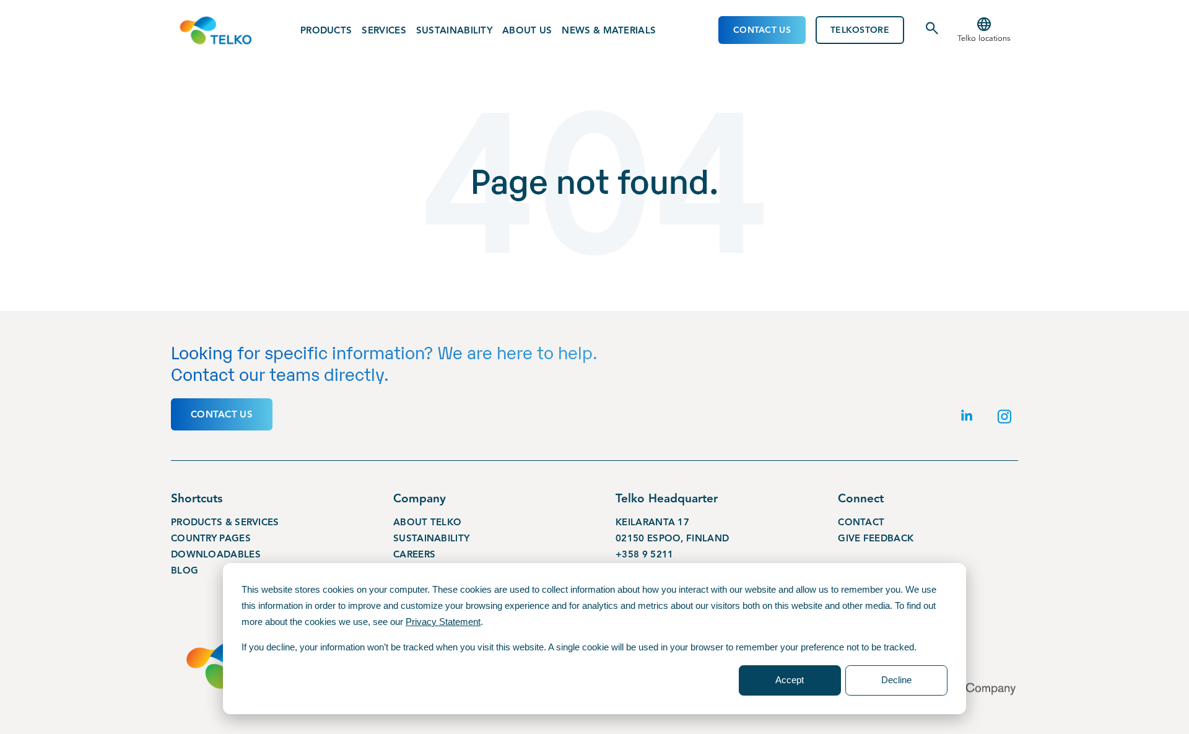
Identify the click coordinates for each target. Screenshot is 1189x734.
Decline (896, 680)
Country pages (211, 538)
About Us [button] (527, 30)
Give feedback (875, 538)
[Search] (932, 33)
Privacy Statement (443, 621)
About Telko (427, 522)
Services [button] (384, 30)
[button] (984, 30)
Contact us (222, 414)
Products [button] (326, 30)
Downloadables (216, 554)
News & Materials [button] (609, 30)
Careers (414, 554)
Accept (789, 680)
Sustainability (431, 538)
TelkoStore (859, 30)
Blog (184, 570)
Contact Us (762, 30)
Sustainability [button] (454, 30)
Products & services (225, 522)
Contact (861, 522)
